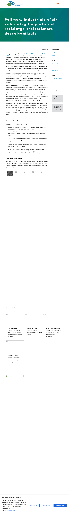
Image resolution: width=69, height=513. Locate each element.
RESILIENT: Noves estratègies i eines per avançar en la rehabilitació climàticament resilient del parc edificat (15, 359)
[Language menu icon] (59, 3)
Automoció (55, 64)
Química (54, 52)
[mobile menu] (51, 3)
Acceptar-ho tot (60, 505)
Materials (54, 55)
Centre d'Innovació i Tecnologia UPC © (34, 378)
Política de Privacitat (30, 381)
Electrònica (55, 70)
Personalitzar (33, 505)
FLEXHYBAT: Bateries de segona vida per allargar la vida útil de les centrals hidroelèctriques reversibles (53, 332)
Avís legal (28, 379)
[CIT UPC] (15, 4)
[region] (34, 504)
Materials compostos (57, 82)
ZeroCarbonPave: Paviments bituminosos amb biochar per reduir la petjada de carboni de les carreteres (15, 332)
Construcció (55, 67)
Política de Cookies (30, 383)
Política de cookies (12, 510)
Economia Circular (57, 78)
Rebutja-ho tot (46, 505)
